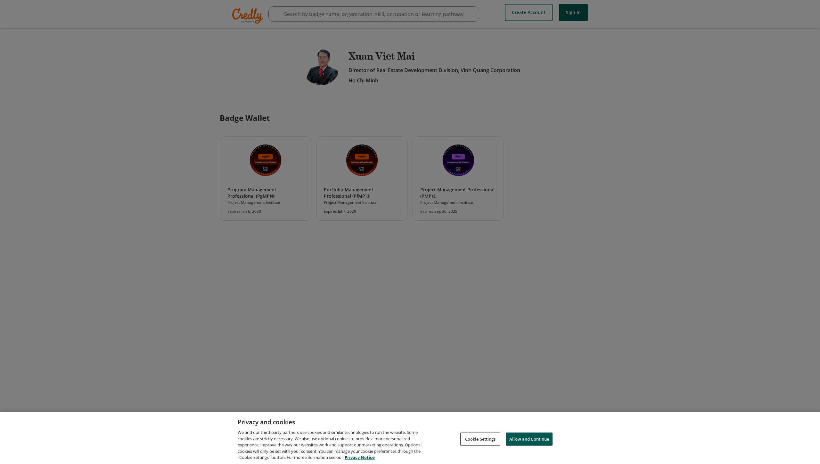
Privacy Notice (360, 457)
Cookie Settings (480, 439)
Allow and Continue (529, 439)
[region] (410, 438)
